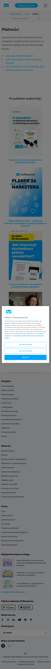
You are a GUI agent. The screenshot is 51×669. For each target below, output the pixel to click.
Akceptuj (25, 357)
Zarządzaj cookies (25, 344)
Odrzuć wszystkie (25, 351)
